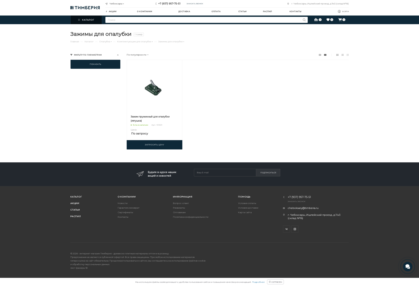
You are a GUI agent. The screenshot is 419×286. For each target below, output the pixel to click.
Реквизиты (179, 207)
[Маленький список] (320, 54)
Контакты (123, 217)
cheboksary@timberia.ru (303, 208)
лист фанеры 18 (79, 268)
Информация (182, 196)
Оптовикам (179, 212)
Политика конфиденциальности (190, 217)
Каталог (76, 196)
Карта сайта (245, 212)
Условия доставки (248, 207)
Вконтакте (286, 229)
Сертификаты (125, 212)
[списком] (342, 54)
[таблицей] (347, 54)
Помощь (244, 196)
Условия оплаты (247, 203)
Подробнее (258, 282)
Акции (74, 203)
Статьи (75, 209)
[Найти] (304, 20)
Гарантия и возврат (128, 207)
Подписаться (268, 173)
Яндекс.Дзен (294, 229)
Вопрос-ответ (181, 203)
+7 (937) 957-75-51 (169, 3)
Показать (95, 64)
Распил (75, 216)
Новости (123, 203)
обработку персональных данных (90, 264)
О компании (127, 196)
